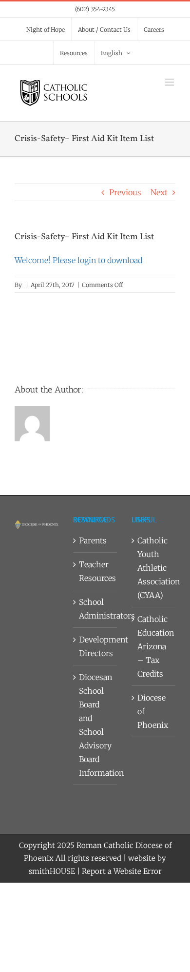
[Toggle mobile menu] (170, 82)
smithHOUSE (52, 871)
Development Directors (95, 646)
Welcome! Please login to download (78, 260)
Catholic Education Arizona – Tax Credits (154, 646)
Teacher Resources (95, 571)
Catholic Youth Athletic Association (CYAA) (154, 568)
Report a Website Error (122, 871)
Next (159, 192)
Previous (125, 192)
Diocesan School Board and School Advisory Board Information (95, 725)
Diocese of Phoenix (152, 711)
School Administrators (95, 608)
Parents (93, 540)
